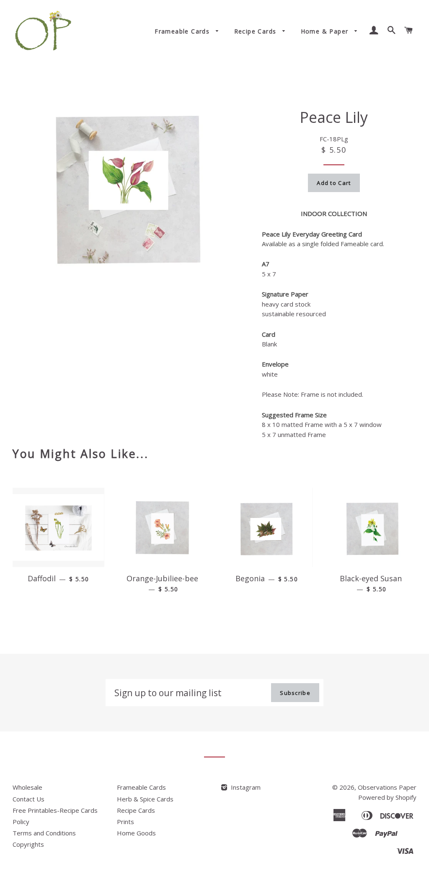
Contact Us (28, 799)
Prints (125, 821)
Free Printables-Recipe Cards (55, 810)
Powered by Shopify (387, 797)
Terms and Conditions (44, 833)
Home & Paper (326, 31)
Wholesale (27, 787)
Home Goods (136, 833)
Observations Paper (387, 787)
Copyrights (28, 844)
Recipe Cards (256, 31)
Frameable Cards (183, 31)
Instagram (245, 787)
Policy (21, 821)
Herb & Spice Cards (145, 799)
